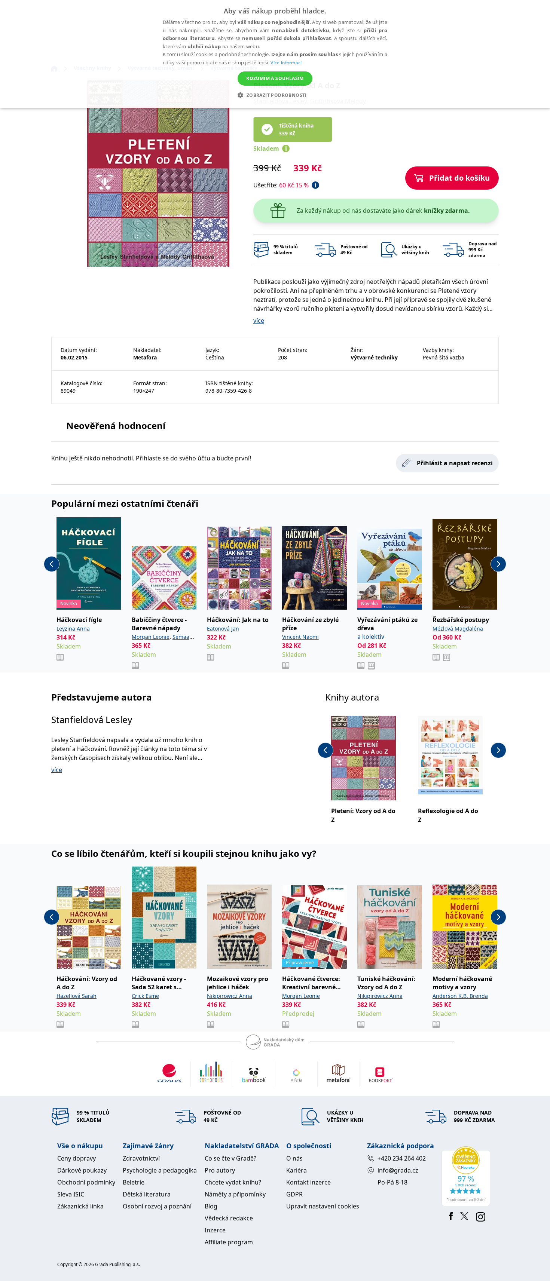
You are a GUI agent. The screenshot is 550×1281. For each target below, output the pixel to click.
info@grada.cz (398, 1170)
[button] (274, 95)
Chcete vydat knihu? (233, 1182)
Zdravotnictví (141, 1158)
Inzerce (215, 1230)
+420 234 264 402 (402, 1158)
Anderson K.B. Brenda (460, 995)
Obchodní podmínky (86, 1182)
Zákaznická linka (80, 1206)
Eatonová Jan (223, 628)
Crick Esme (145, 995)
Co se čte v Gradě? (230, 1158)
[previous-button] (51, 564)
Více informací (286, 62)
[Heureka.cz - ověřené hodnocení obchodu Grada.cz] (467, 1176)
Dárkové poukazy (82, 1170)
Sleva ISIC (70, 1194)
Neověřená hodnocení (115, 425)
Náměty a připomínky (235, 1194)
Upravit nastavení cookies (322, 1206)
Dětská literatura (147, 1194)
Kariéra (296, 1170)
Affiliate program (229, 1242)
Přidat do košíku (459, 178)
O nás (294, 1158)
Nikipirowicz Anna (229, 995)
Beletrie (133, 1182)
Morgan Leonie (150, 636)
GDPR (294, 1194)
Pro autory (220, 1170)
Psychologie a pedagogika (160, 1170)
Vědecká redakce (229, 1218)
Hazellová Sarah (76, 995)
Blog (211, 1206)
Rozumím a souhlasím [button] (275, 78)
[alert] (275, 54)
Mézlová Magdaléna (458, 628)
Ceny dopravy (76, 1158)
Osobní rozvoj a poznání (157, 1206)
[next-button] (498, 564)
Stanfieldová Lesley (91, 719)
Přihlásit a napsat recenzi (455, 463)
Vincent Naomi (300, 636)
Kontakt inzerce (308, 1182)
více (258, 320)
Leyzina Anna (73, 628)
